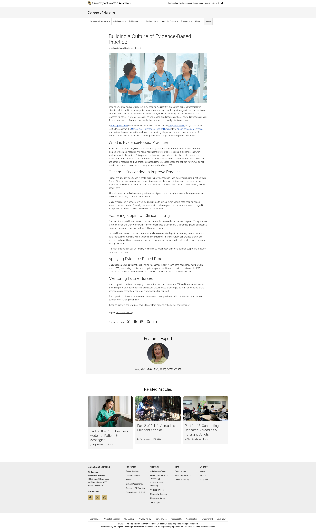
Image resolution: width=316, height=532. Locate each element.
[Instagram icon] (105, 497)
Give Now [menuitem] (221, 519)
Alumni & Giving (168, 21)
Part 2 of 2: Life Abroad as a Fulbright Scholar (157, 428)
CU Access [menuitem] (185, 3)
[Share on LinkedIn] (141, 321)
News (208, 21)
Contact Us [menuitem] (94, 519)
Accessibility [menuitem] (176, 519)
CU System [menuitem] (129, 519)
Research (185, 21)
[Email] (155, 321)
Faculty (129, 312)
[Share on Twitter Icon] (128, 321)
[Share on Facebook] (135, 321)
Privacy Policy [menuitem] (144, 519)
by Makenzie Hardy (116, 48)
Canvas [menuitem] (197, 3)
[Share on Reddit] (148, 321)
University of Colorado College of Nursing (151, 129)
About (197, 21)
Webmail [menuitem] (172, 3)
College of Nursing (101, 12)
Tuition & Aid (134, 21)
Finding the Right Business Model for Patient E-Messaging (108, 435)
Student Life (151, 21)
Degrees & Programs (98, 21)
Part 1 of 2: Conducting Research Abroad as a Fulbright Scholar (202, 430)
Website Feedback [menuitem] (112, 519)
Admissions (118, 21)
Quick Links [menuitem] (210, 3)
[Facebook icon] (91, 497)
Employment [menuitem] (207, 519)
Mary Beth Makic (176, 125)
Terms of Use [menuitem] (161, 519)
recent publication (119, 125)
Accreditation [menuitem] (192, 519)
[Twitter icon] (98, 497)
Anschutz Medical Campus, (190, 129)
